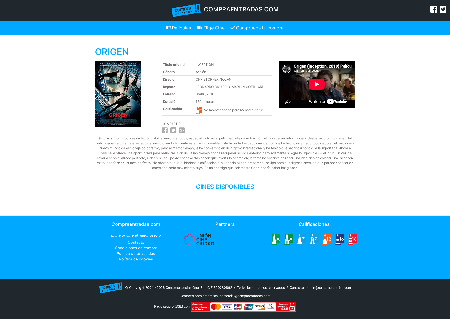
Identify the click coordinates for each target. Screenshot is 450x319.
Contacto (136, 242)
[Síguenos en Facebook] (433, 10)
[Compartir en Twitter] (173, 131)
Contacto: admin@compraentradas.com (320, 288)
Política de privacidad (136, 253)
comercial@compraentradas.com (245, 296)
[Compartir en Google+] (182, 131)
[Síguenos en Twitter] (443, 10)
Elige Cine (213, 28)
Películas (181, 28)
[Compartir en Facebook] (165, 131)
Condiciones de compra (136, 248)
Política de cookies (136, 259)
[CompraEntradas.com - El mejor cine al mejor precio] (186, 10)
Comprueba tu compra (259, 28)
